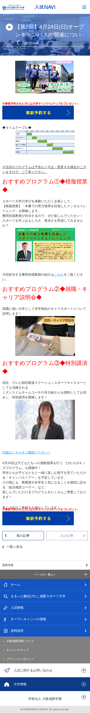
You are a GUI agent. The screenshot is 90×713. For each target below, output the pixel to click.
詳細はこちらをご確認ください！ (26, 452)
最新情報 (7, 565)
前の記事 (23, 535)
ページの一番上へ (45, 574)
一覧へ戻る (14, 547)
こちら (59, 274)
